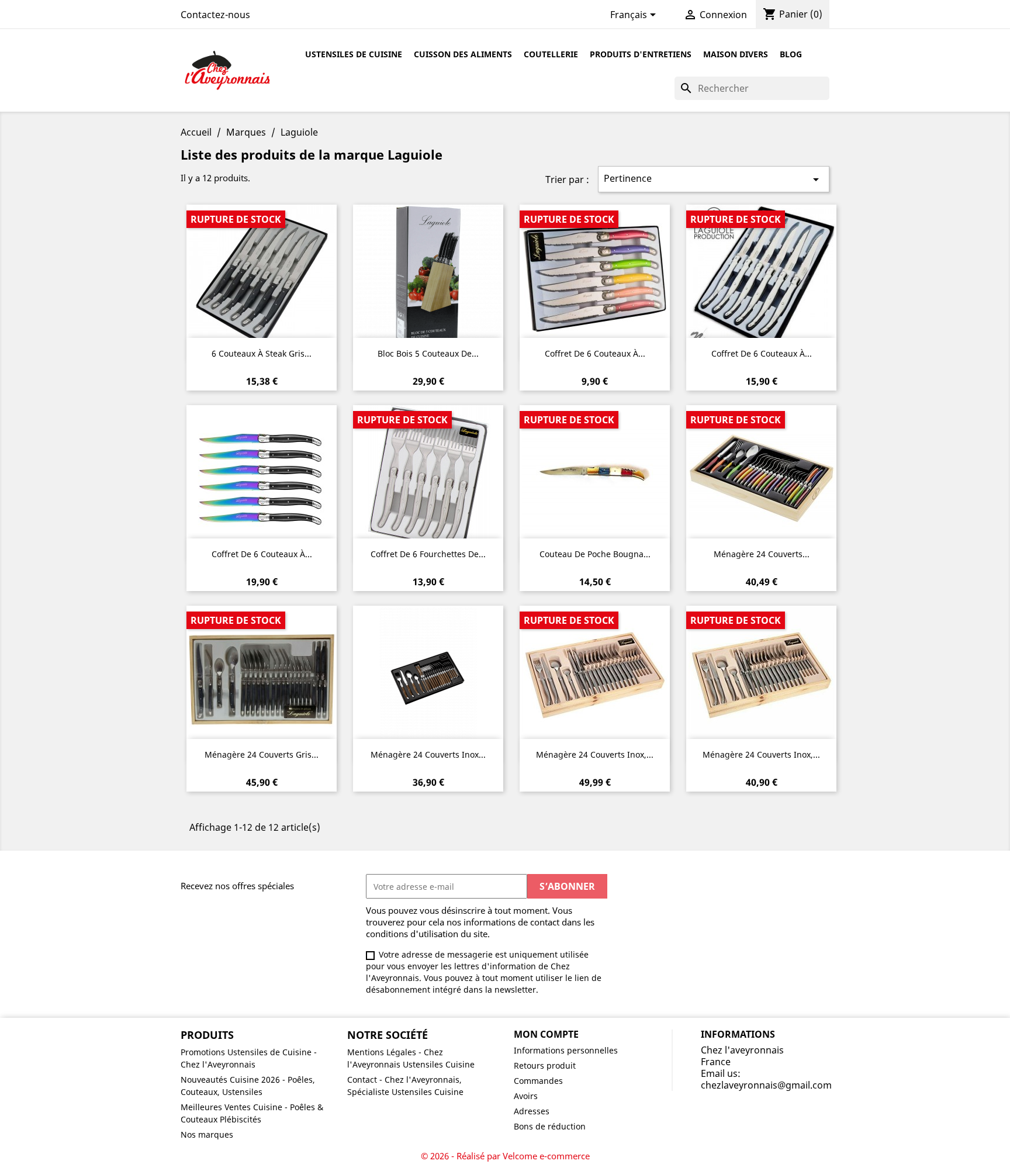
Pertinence (713, 179)
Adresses (531, 1111)
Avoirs (526, 1095)
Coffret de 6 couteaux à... (595, 353)
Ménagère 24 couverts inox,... (594, 754)
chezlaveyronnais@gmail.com (766, 1085)
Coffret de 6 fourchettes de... (428, 553)
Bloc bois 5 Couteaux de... (428, 353)
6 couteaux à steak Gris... (262, 353)
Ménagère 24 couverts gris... (262, 754)
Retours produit (545, 1065)
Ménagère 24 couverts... (762, 553)
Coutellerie (551, 54)
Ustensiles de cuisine (353, 54)
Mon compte (546, 1034)
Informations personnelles (566, 1050)
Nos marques (207, 1134)
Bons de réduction (550, 1126)
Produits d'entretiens (640, 54)
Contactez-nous (215, 14)
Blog (791, 54)
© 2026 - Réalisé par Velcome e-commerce (505, 1156)
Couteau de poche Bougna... (595, 553)
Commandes (538, 1080)
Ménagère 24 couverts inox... (428, 754)
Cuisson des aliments (463, 54)
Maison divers (735, 54)
